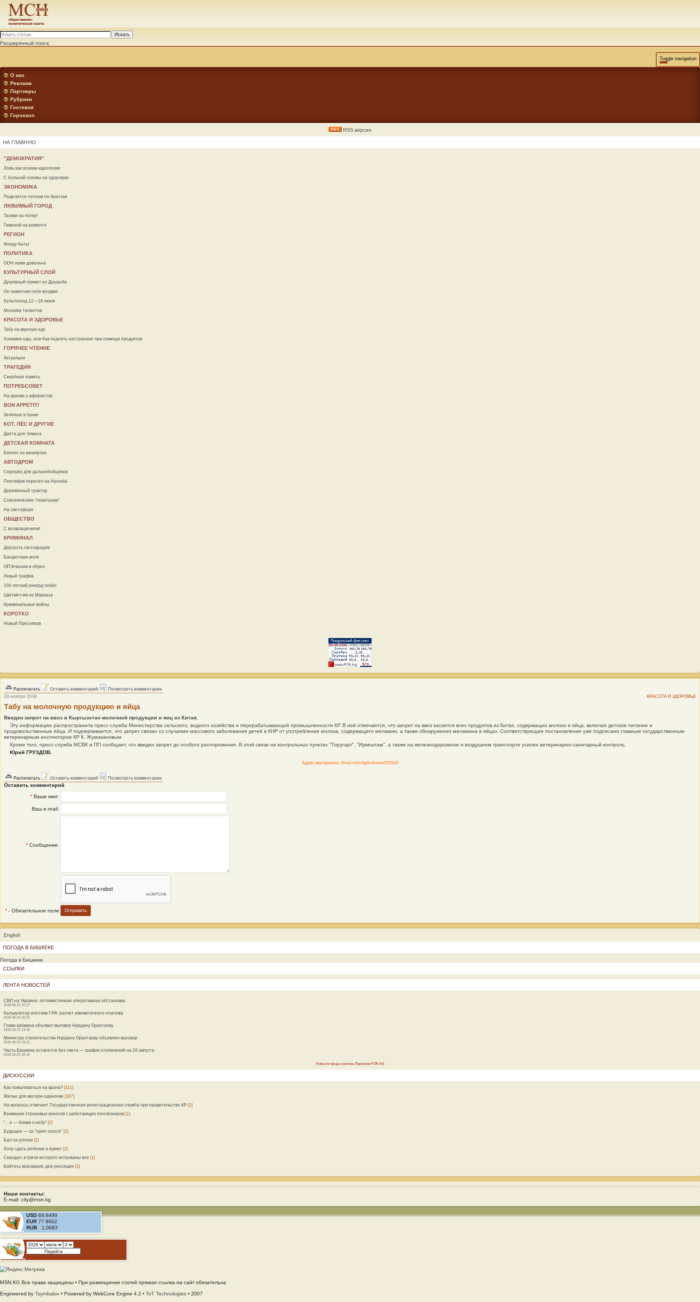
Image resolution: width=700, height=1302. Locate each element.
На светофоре (19, 509)
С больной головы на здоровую (36, 177)
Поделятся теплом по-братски (35, 196)
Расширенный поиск (24, 43)
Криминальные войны (26, 604)
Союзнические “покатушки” (32, 500)
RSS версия (357, 130)
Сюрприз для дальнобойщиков (36, 471)
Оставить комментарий (73, 689)
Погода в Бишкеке (21, 960)
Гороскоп (22, 115)
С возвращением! (22, 528)
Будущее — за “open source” (33, 1131)
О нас (17, 75)
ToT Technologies (166, 1294)
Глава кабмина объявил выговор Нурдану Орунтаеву (58, 1025)
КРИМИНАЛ (18, 538)
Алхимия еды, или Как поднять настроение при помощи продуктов (73, 338)
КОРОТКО (16, 614)
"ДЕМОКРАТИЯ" (24, 158)
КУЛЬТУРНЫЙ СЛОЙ (29, 272)
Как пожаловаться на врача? (33, 1087)
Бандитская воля (21, 557)
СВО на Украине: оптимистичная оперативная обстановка (64, 1000)
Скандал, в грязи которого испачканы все (46, 1157)
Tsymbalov (47, 1294)
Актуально (14, 357)
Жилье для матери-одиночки (33, 1096)
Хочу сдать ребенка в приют (33, 1148)
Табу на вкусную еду (24, 329)
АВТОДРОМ (18, 462)
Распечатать (26, 689)
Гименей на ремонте (25, 225)
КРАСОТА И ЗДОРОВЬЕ (33, 319)
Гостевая (22, 107)
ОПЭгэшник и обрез (24, 566)
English (12, 935)
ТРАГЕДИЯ (17, 367)
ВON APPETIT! (21, 405)
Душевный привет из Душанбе (35, 282)
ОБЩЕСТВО (19, 519)
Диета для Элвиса (23, 433)
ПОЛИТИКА (18, 253)
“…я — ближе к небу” (25, 1122)
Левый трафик (19, 576)
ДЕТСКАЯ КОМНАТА (29, 443)
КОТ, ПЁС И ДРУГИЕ (29, 424)
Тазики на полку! (21, 215)
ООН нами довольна (25, 263)
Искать (122, 34)
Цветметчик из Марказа (28, 595)
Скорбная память (22, 376)
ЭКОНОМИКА (20, 187)
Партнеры (23, 91)
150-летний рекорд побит (30, 585)
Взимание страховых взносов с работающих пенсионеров (64, 1113)
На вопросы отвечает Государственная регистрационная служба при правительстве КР (95, 1105)
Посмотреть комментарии (134, 689)
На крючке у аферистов (28, 395)
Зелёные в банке (21, 414)
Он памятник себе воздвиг (31, 291)
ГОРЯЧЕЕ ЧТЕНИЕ (27, 348)
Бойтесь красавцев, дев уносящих (39, 1166)
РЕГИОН (14, 234)
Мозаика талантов (23, 310)
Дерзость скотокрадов (27, 547)
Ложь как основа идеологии (32, 168)
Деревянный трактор (25, 490)
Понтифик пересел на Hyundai (35, 481)
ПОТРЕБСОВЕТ (23, 386)
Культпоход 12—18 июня (29, 301)
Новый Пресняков (22, 623)
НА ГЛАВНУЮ (19, 142)
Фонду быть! (16, 244)
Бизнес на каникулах (25, 452)
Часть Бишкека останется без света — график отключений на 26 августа (79, 1050)
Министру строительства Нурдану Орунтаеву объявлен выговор (70, 1037)
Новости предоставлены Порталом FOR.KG (350, 1064)
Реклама (21, 83)
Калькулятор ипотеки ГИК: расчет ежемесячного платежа (63, 1013)
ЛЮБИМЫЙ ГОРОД (28, 206)
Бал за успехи (18, 1140)
